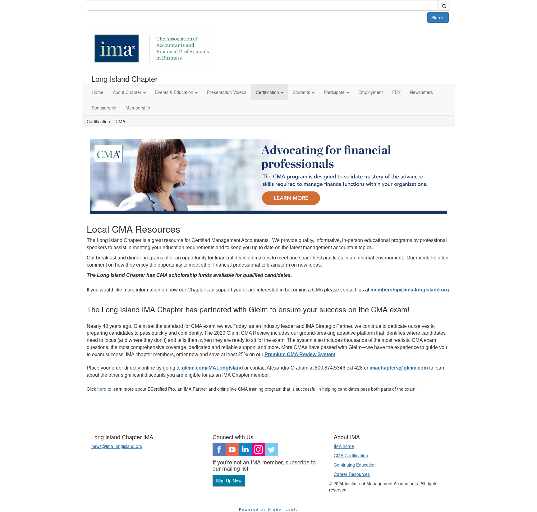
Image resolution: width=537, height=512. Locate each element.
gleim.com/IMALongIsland (212, 367)
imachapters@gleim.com (398, 367)
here (101, 389)
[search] (444, 5)
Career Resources (352, 474)
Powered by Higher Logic (268, 509)
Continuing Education (355, 465)
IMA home (344, 446)
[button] (129, 92)
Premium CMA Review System (299, 354)
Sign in (438, 17)
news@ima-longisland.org (116, 446)
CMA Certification (351, 455)
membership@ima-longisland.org (409, 289)
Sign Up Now (228, 480)
